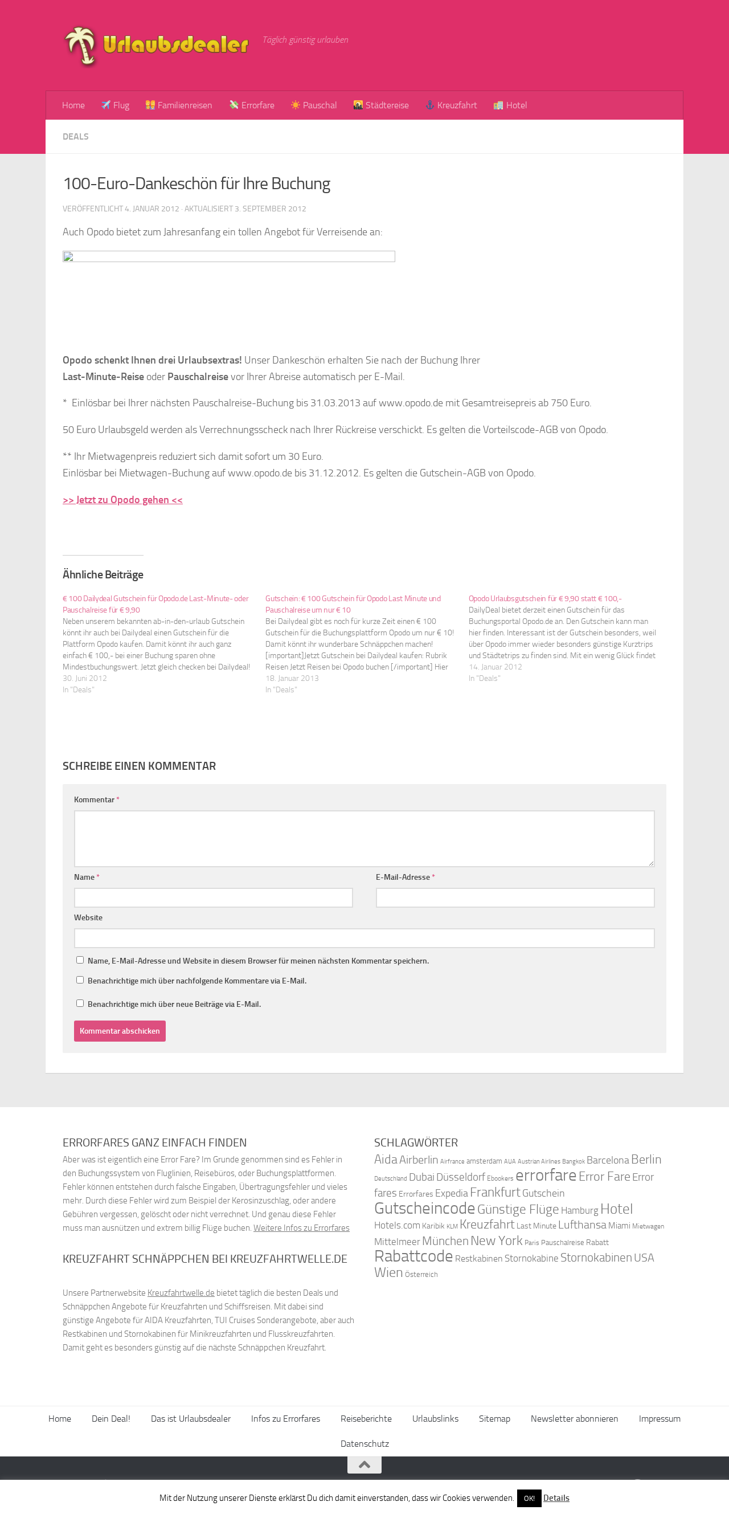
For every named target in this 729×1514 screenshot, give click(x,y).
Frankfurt (495, 1192)
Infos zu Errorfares (285, 1418)
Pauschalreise (562, 1242)
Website (88, 918)
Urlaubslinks (435, 1418)
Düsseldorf (460, 1177)
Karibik (433, 1226)
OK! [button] (529, 1498)
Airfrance (452, 1161)
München (445, 1241)
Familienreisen (183, 105)
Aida (386, 1159)
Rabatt (597, 1242)
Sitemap (494, 1418)
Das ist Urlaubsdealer (191, 1418)
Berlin (646, 1159)
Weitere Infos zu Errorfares (301, 1228)
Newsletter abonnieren (575, 1418)
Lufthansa (582, 1224)
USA (644, 1257)
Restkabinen (479, 1258)
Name (87, 877)
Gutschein (543, 1193)
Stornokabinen (596, 1257)
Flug (120, 105)
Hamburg (580, 1210)
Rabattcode (413, 1256)
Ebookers (500, 1178)
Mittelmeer (397, 1241)
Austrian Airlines (539, 1161)
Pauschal (319, 105)
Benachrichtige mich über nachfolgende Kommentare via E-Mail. (197, 981)
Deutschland (390, 1178)
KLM (452, 1226)
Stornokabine (532, 1258)
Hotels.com (397, 1225)
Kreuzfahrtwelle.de (181, 1293)
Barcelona (608, 1160)
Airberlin (419, 1159)
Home (73, 105)
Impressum (660, 1418)
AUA (510, 1161)
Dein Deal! (111, 1418)
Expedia (451, 1193)
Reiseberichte (366, 1418)
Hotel (515, 105)
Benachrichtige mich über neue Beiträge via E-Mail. (174, 1004)
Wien (388, 1272)
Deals (76, 136)
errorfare (546, 1175)
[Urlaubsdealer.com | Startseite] (157, 45)
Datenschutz (365, 1443)
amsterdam (484, 1161)
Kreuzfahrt (456, 105)
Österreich (421, 1274)
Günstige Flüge (518, 1209)
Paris (532, 1243)
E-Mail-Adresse (405, 877)
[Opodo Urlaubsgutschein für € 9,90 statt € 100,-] (570, 638)
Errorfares (416, 1194)
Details (556, 1498)
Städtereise (386, 105)
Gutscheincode (425, 1208)
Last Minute (536, 1226)
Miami (619, 1226)
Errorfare (257, 105)
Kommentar (97, 800)
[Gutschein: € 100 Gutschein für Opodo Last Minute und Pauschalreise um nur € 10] (366, 644)
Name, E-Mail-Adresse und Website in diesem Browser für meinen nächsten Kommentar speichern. (258, 961)
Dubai (422, 1177)
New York (496, 1240)
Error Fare (604, 1176)
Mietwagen (648, 1226)
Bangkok (573, 1161)
